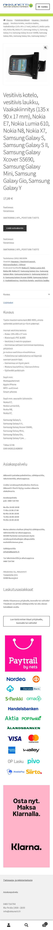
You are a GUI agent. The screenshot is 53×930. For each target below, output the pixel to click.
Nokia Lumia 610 (37, 268)
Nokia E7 (25, 268)
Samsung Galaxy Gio (30, 271)
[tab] (26, 294)
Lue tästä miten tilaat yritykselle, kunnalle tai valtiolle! (26, 621)
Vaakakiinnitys (12, 280)
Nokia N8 (7, 271)
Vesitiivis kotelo (27, 280)
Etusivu (10, 20)
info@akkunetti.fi (11, 551)
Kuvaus (6, 294)
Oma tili (9, 925)
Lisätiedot (8, 302)
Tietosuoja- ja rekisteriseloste (18, 880)
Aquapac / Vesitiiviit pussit (23, 261)
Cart (40, 923)
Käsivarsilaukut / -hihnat (14, 264)
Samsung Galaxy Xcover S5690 (18, 277)
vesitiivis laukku (42, 280)
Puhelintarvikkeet (22, 20)
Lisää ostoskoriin (14, 228)
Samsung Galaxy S (22, 274)
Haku (26, 925)
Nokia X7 (16, 271)
